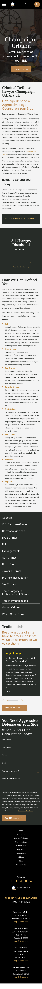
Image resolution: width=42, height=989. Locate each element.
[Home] (20, 4)
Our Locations (21, 842)
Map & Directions (21, 921)
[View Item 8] (17, 700)
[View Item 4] (12, 700)
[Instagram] (21, 881)
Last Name (6, 747)
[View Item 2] (9, 700)
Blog (21, 861)
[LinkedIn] (16, 881)
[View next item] (30, 262)
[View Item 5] (13, 700)
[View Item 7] (16, 700)
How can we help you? (11, 778)
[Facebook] (11, 881)
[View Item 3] (10, 700)
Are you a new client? (10, 771)
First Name (6, 739)
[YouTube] (26, 881)
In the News (21, 846)
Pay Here (21, 849)
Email (4, 763)
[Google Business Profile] (31, 881)
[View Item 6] (14, 700)
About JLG (21, 834)
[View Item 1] (7, 700)
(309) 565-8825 (21, 902)
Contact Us (21, 865)
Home (21, 830)
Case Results (21, 853)
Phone (4, 755)
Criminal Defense (21, 838)
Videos (21, 857)
